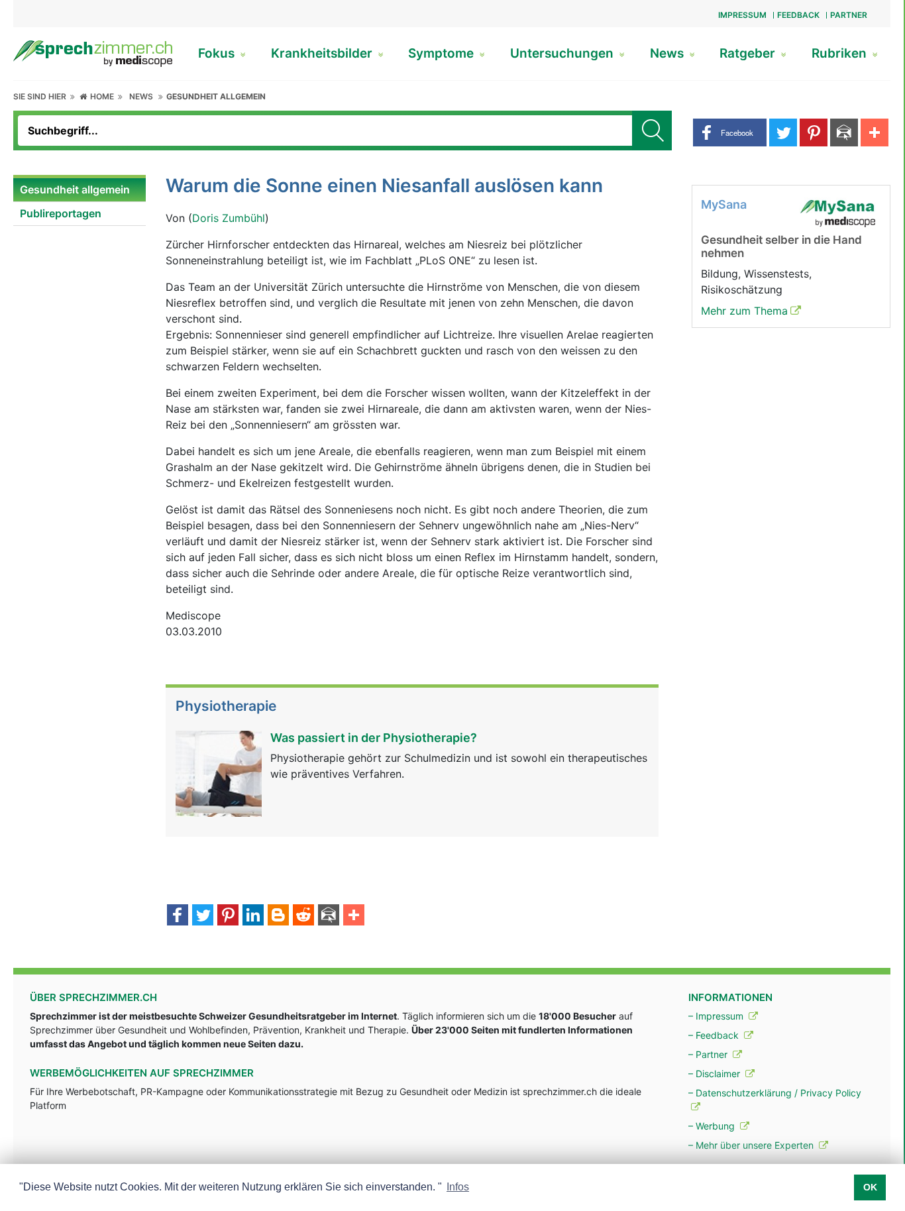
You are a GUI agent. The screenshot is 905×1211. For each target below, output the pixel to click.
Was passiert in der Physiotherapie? (373, 738)
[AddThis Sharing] (354, 916)
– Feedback (714, 1035)
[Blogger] (278, 916)
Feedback (798, 15)
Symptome (442, 53)
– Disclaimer (715, 1073)
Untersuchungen (563, 53)
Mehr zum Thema (744, 310)
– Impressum (717, 1016)
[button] (730, 132)
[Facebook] (177, 916)
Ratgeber (748, 53)
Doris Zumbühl (228, 218)
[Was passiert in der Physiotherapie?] (219, 772)
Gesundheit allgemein (216, 96)
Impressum (742, 15)
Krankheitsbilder (323, 53)
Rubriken (841, 53)
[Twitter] (203, 916)
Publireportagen (60, 213)
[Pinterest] (228, 916)
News (668, 53)
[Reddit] (303, 916)
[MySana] (837, 212)
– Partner (709, 1054)
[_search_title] (652, 130)
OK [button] (870, 1187)
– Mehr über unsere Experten (752, 1145)
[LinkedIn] (253, 916)
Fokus (218, 53)
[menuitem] (79, 190)
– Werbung (712, 1126)
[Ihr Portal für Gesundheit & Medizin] (92, 52)
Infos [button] (458, 1186)
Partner (848, 15)
